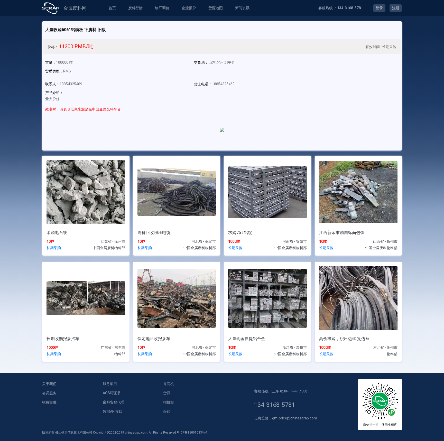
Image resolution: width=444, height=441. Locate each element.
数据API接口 (113, 411)
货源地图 (215, 8)
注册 (395, 8)
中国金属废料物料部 (109, 248)
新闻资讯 (242, 8)
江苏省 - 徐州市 (113, 241)
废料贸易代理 (113, 402)
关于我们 (49, 384)
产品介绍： (54, 93)
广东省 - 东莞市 (113, 347)
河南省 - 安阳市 (294, 241)
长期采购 (54, 248)
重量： (50, 62)
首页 (112, 8)
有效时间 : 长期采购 (380, 47)
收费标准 (49, 402)
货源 (166, 393)
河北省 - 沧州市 (385, 347)
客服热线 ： (340, 8)
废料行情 (135, 8)
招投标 (168, 402)
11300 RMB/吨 (76, 46)
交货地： (201, 62)
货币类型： (54, 71)
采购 (166, 411)
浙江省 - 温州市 (294, 347)
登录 (379, 8)
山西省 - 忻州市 (385, 241)
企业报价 (189, 8)
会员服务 (49, 393)
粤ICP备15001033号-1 (192, 432)
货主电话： (203, 84)
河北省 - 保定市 (203, 241)
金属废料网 (75, 8)
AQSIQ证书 (112, 393)
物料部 (119, 354)
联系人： (52, 84)
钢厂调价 (162, 8)
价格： (53, 47)
